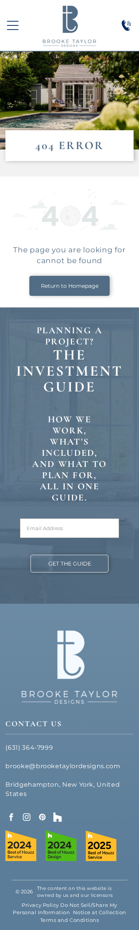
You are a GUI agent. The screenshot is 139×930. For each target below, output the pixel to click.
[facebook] (11, 818)
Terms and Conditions (69, 920)
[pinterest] (42, 818)
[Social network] (57, 818)
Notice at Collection (99, 912)
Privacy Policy (40, 905)
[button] (69, 563)
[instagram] (26, 818)
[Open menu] (13, 25)
